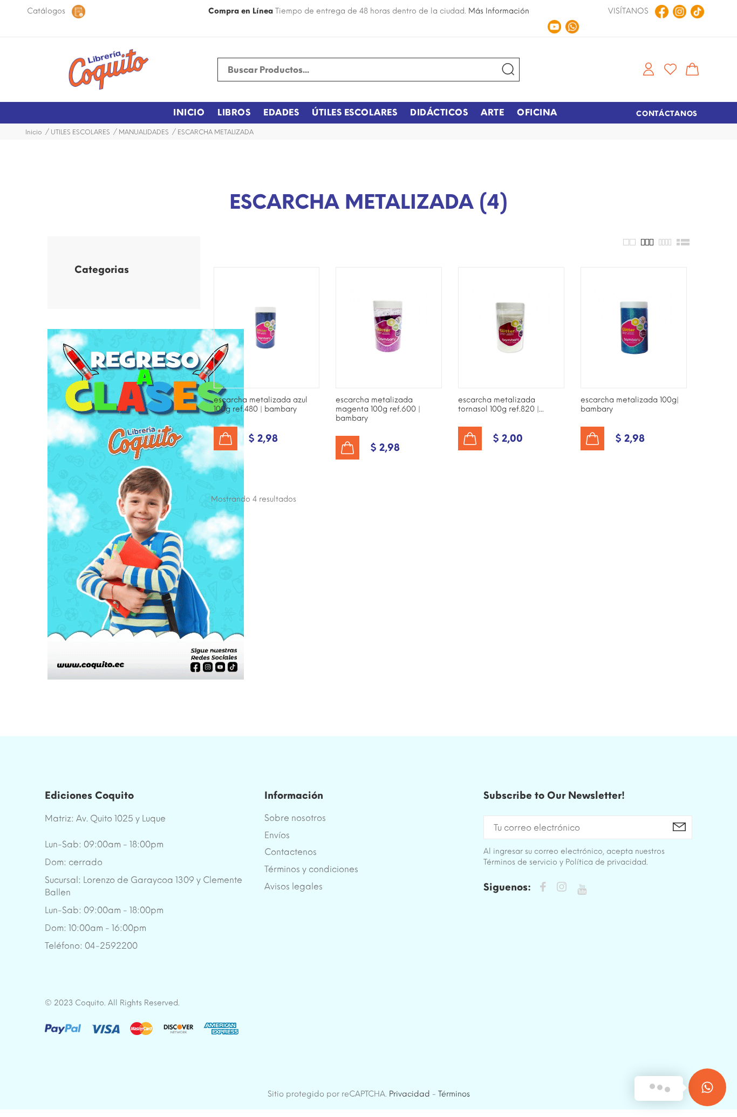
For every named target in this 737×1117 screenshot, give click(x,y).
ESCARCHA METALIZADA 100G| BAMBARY (630, 404)
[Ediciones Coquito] (108, 70)
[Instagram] (561, 888)
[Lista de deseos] (670, 69)
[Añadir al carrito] (225, 438)
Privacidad (409, 1094)
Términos (454, 1094)
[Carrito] (692, 69)
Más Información (498, 11)
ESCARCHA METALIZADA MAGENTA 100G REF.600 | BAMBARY (378, 409)
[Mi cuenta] (648, 69)
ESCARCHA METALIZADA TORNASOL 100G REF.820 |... (501, 404)
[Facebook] (542, 888)
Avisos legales (293, 886)
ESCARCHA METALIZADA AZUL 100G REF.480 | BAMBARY (261, 404)
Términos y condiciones (311, 869)
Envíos (277, 835)
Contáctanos (667, 113)
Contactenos (290, 852)
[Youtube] (581, 889)
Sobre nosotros (295, 818)
